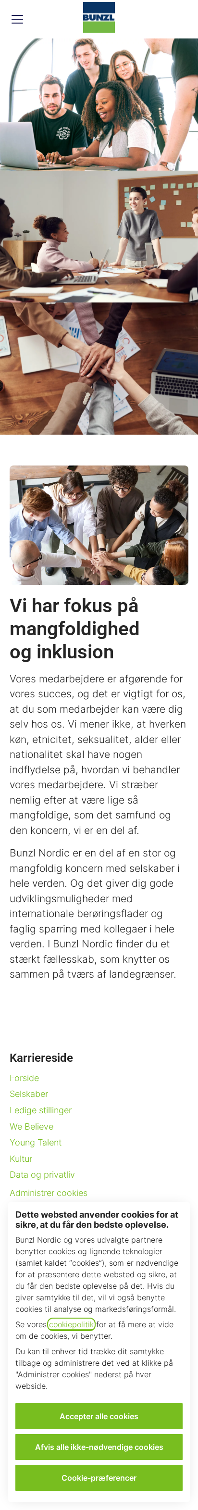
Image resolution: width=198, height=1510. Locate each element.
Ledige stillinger (41, 1110)
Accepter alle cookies (99, 1416)
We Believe (31, 1126)
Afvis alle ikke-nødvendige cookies (99, 1447)
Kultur (21, 1159)
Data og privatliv (42, 1175)
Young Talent (36, 1142)
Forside (24, 1078)
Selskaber (29, 1094)
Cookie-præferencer (99, 1478)
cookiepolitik (71, 1324)
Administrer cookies (48, 1193)
